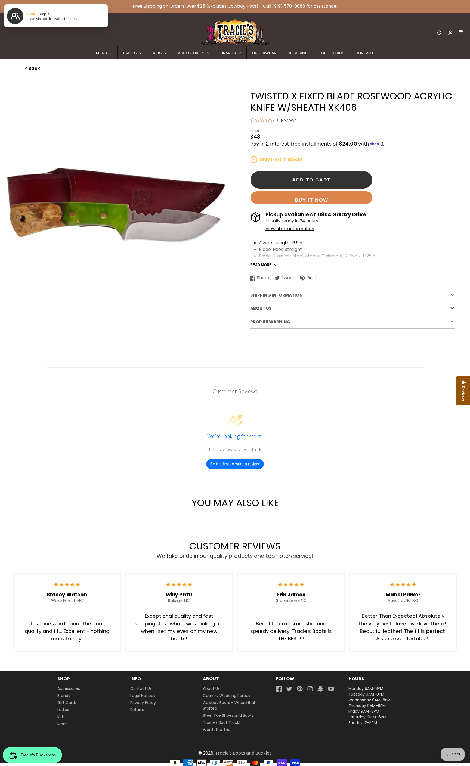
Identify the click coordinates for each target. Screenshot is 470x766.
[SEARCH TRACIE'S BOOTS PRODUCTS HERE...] (439, 32)
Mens (62, 724)
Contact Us (141, 688)
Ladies (63, 709)
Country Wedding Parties (226, 695)
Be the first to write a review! (235, 463)
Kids (61, 716)
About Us (211, 688)
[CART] (460, 32)
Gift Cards (67, 702)
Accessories (68, 688)
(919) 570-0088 (288, 6)
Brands (63, 695)
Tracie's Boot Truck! (221, 722)
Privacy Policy (143, 702)
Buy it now (311, 200)
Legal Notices (142, 695)
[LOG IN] (450, 32)
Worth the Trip (216, 729)
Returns (137, 709)
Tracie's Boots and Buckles (243, 753)
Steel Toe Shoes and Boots (228, 715)
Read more (261, 265)
